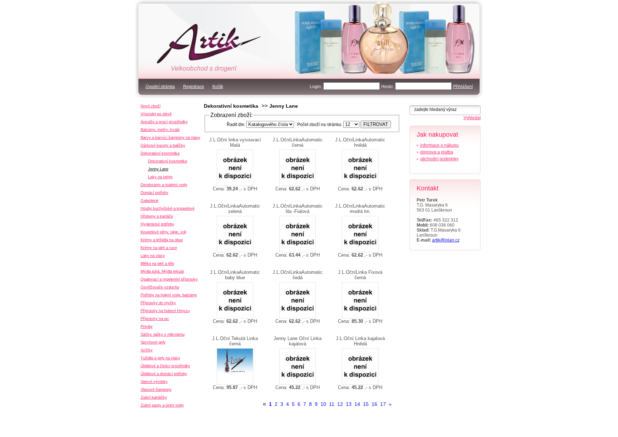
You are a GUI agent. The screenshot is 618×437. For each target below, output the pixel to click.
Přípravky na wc (155, 318)
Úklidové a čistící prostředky (165, 366)
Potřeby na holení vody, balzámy (169, 295)
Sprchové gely (153, 342)
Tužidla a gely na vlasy (160, 358)
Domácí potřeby (154, 192)
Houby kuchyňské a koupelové (168, 208)
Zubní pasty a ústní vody (162, 405)
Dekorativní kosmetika (231, 106)
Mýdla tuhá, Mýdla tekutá (162, 271)
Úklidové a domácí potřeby (164, 374)
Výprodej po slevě (156, 114)
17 (383, 404)
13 (349, 404)
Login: (316, 86)
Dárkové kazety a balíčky (163, 145)
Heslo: (387, 86)
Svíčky (147, 350)
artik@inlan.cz (446, 240)
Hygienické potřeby (157, 224)
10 (323, 404)
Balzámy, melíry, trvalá (160, 129)
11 (331, 404)
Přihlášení (463, 86)
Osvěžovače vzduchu (160, 287)
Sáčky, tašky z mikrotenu (163, 334)
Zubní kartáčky (154, 397)
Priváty (147, 326)
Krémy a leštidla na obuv (162, 240)
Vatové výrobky (154, 381)
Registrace (193, 86)
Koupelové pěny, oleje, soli (163, 232)
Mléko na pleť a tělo (157, 263)
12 (340, 404)
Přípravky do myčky (158, 303)
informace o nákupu (439, 145)
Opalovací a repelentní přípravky (169, 279)
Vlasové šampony (156, 389)
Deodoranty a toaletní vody (164, 185)
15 (366, 404)
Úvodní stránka (160, 86)
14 (357, 404)
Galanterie (149, 200)
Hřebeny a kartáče (157, 216)
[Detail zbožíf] (235, 168)
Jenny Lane (283, 106)
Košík (217, 86)
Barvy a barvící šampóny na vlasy (170, 137)
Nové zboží (151, 106)
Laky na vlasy (153, 255)
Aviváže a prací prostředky (164, 122)
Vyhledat (472, 117)
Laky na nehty (160, 177)
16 (374, 404)
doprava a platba (436, 152)
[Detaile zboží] (235, 366)
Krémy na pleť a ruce (159, 248)
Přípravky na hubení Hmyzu (165, 311)
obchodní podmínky (439, 158)
